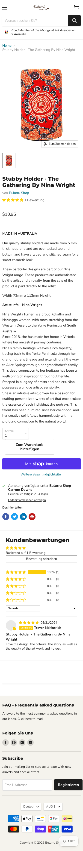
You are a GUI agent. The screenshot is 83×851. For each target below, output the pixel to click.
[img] (29, 622)
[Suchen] (74, 20)
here (28, 719)
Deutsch (28, 807)
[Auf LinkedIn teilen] (23, 516)
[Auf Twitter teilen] (14, 516)
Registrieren (68, 784)
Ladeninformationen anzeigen (27, 500)
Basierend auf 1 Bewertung (25, 553)
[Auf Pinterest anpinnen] (32, 516)
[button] (13, 200)
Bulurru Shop (19, 193)
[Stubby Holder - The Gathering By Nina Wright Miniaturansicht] (9, 160)
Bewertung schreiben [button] (41, 559)
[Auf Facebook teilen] (5, 516)
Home (7, 46)
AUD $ (51, 807)
